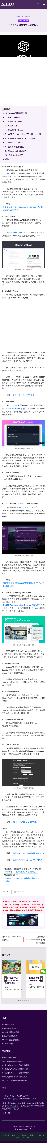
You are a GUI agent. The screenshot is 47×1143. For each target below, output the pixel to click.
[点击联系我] (43, 971)
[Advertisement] (23, 82)
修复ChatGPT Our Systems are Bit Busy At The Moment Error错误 (23, 208)
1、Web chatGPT (12, 117)
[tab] (19, 1000)
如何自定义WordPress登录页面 (11, 938)
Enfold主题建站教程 (9, 1036)
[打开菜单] (44, 4)
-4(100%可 (30, 860)
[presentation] (11, 967)
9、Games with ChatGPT (16, 151)
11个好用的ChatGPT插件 (23, 395)
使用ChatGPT (18, 892)
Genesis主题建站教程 (10, 1032)
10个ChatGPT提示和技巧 (16, 113)
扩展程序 (21, 605)
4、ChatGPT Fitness (14, 130)
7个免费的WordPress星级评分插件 (15, 1069)
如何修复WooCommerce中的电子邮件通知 (35, 940)
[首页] (18, 16)
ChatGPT (6, 173)
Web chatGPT (19, 233)
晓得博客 (8, 872)
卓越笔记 (33, 1135)
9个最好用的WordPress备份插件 (14, 1080)
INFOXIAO (26, 1138)
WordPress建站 (8, 1024)
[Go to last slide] (5, 979)
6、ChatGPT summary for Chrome (20, 138)
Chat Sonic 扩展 (17, 409)
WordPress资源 (12, 1106)
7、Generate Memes (14, 142)
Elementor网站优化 (9, 1057)
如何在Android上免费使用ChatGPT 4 (28, 853)
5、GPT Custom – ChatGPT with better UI (23, 134)
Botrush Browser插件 (26, 508)
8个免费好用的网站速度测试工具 (14, 1077)
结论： (8, 159)
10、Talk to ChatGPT (14, 155)
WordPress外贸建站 (10, 1099)
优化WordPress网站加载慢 (12, 1061)
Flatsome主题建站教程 (11, 1040)
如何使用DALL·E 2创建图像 (25, 822)
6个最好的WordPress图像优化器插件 (16, 1065)
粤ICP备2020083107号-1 (23, 1129)
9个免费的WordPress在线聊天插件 (15, 1073)
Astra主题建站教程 (9, 1028)
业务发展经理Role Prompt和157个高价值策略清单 (11, 980)
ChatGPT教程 (23, 21)
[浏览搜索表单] (38, 4)
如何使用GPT (19, 860)
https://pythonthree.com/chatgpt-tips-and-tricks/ (22, 879)
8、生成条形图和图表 (14, 147)
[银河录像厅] (23, 912)
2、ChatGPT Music (13, 121)
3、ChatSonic (11, 126)
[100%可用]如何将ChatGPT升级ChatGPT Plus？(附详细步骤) (23, 584)
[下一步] (41, 979)
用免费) (40, 860)
